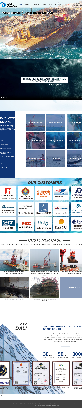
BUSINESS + (28, 4)
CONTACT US (58, 4)
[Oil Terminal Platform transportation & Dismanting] (16, 167)
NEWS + (44, 4)
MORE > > (74, 287)
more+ (65, 348)
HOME (20, 4)
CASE (50, 4)
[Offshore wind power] (16, 140)
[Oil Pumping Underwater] (16, 148)
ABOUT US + (37, 4)
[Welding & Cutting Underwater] (16, 156)
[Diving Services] (16, 144)
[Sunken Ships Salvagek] (16, 137)
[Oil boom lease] (16, 163)
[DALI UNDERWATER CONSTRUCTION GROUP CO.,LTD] (9, 5)
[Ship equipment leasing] (16, 160)
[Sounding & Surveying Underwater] (16, 152)
